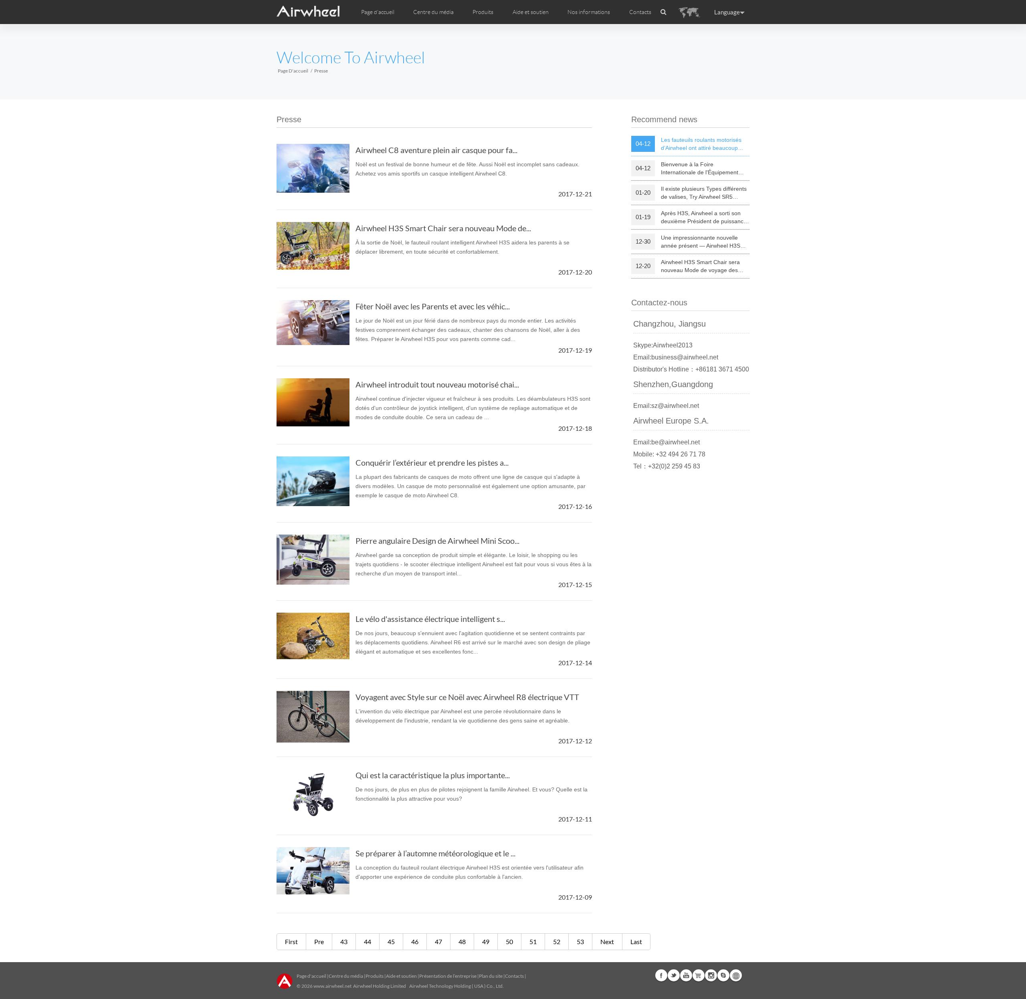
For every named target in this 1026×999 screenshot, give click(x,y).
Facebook (661, 975)
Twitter (674, 975)
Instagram (711, 975)
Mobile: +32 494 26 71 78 (669, 454)
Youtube (686, 975)
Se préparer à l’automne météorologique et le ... (435, 853)
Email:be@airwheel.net (666, 442)
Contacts (640, 12)
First (291, 941)
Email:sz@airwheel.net (666, 405)
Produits (483, 12)
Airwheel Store (699, 975)
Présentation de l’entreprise (448, 976)
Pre (319, 941)
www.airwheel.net (332, 986)
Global (736, 975)
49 (485, 941)
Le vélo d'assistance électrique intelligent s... (430, 619)
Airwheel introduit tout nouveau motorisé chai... (437, 384)
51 (533, 941)
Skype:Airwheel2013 (663, 345)
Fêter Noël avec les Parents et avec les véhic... (432, 306)
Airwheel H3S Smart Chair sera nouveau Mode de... (443, 228)
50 (509, 941)
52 (556, 941)
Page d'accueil (377, 12)
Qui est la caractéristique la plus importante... (432, 775)
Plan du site (491, 976)
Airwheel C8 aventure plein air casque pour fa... (436, 150)
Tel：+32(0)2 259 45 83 (666, 466)
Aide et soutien (531, 12)
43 (343, 941)
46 (414, 941)
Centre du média (346, 976)
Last (636, 941)
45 (391, 941)
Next (607, 941)
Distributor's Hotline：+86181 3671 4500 (691, 369)
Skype (723, 975)
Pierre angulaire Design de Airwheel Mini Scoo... (437, 540)
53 (580, 941)
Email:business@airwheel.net (675, 357)
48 (462, 941)
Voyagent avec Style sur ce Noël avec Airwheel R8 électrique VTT (467, 697)
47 (438, 941)
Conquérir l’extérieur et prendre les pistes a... (432, 462)
